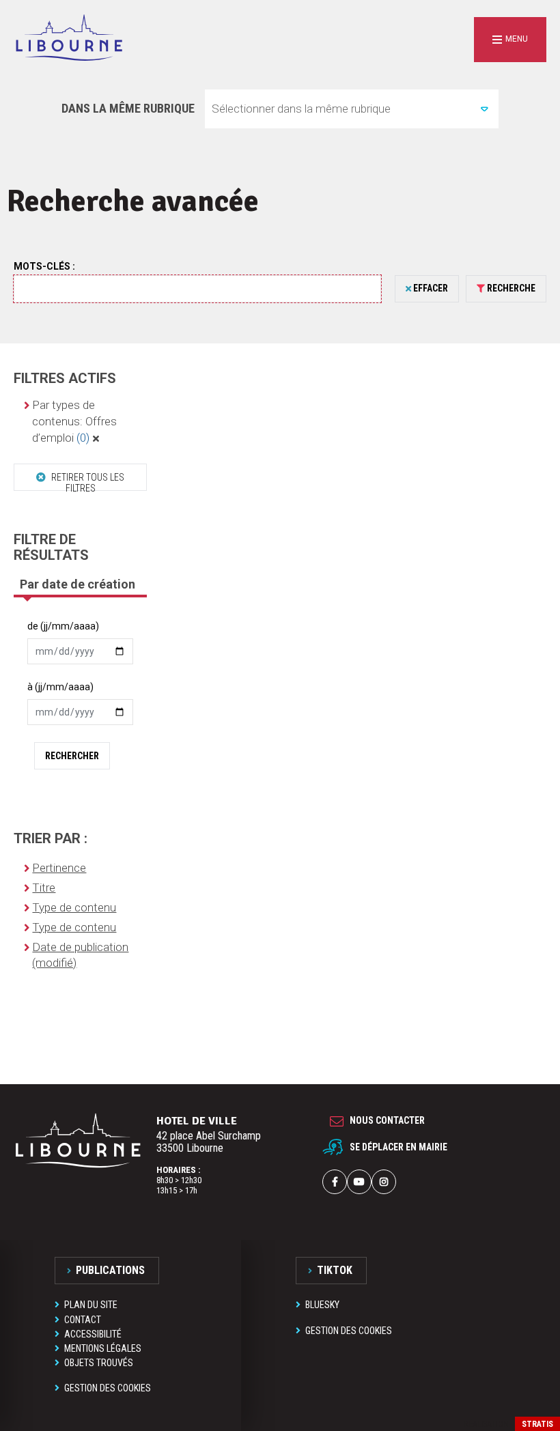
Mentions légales (102, 1348)
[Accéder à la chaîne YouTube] (359, 1182)
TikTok (334, 1270)
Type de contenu (74, 907)
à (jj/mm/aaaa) (60, 686)
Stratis (537, 1424)
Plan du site (90, 1304)
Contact (82, 1319)
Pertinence (59, 868)
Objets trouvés (98, 1362)
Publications (110, 1270)
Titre (43, 887)
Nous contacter (387, 1120)
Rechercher (72, 755)
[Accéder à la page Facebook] (334, 1182)
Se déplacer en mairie (398, 1147)
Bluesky (322, 1304)
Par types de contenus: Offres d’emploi (74, 421)
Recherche (511, 288)
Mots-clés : (44, 266)
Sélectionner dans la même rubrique (301, 108)
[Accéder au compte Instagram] (384, 1182)
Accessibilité (93, 1334)
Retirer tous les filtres (86, 481)
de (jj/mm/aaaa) (63, 626)
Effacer (430, 288)
